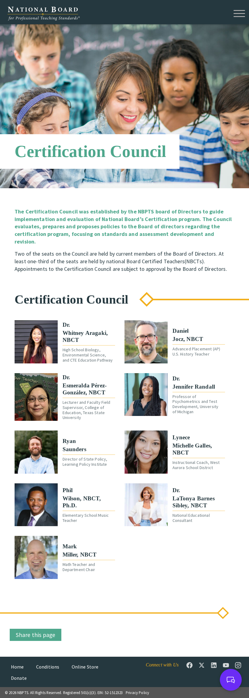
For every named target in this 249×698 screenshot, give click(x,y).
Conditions (48, 667)
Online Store (85, 667)
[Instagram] (238, 665)
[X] (202, 665)
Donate (19, 678)
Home (17, 667)
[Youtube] (226, 665)
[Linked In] (214, 665)
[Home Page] (43, 13)
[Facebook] (189, 665)
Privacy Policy (137, 692)
